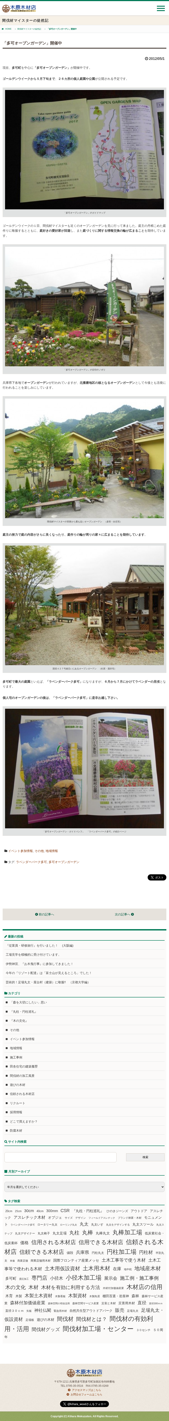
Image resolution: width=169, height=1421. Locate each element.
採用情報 (16, 1112)
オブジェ (55, 1217)
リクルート (17, 1103)
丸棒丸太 (103, 1233)
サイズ (69, 1217)
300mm (52, 1211)
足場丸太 (132, 1310)
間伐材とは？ (91, 1319)
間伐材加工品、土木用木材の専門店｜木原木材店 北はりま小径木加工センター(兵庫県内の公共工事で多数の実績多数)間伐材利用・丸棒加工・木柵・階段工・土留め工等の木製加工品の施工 (19, 10)
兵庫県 (82, 1252)
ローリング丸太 (68, 1224)
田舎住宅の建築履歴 (24, 1066)
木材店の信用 (144, 1287)
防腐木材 (16, 1130)
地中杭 (128, 1269)
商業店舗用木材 (41, 1260)
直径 (142, 1302)
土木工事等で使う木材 (124, 1260)
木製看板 (60, 1296)
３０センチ (143, 1330)
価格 (24, 1242)
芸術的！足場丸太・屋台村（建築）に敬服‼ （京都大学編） (48, 982)
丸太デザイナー (25, 1233)
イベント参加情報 (20, 851)
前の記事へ (46, 914)
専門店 (39, 1278)
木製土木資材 (38, 1295)
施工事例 (16, 1057)
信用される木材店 (53, 1242)
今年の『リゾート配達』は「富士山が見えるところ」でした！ (49, 973)
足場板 (30, 1320)
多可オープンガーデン (64, 862)
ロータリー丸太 (47, 1224)
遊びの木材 (17, 1085)
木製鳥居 (94, 1296)
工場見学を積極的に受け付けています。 (33, 954)
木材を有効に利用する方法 (70, 1287)
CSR (65, 1210)
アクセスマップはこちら (86, 1390)
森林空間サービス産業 (85, 1303)
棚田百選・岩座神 (116, 1296)
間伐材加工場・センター (98, 1328)
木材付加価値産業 (113, 1288)
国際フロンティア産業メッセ (76, 1260)
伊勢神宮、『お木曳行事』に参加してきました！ (39, 964)
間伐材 (65, 1319)
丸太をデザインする (118, 1224)
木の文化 (15, 1287)
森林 (135, 1296)
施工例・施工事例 (139, 1278)
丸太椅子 (44, 1233)
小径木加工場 (83, 1277)
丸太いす (97, 1224)
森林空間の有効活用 (59, 1303)
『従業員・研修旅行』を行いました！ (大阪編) (41, 945)
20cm (8, 1211)
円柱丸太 (98, 1253)
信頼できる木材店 (41, 1252)
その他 (39, 851)
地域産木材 (147, 1268)
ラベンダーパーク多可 (31, 862)
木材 (33, 1287)
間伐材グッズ (46, 1329)
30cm (29, 1211)
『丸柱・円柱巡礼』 (24, 1011)
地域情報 (52, 851)
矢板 (29, 1310)
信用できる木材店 (101, 1242)
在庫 (117, 1268)
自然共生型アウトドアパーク (91, 1310)
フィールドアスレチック (101, 1218)
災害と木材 (108, 1303)
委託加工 (24, 1279)
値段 (70, 1253)
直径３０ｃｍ (14, 1310)
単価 (12, 1260)
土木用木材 (96, 1268)
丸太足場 (60, 1233)
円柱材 (146, 1252)
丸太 (84, 1224)
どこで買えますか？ (24, 1121)
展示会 (110, 1278)
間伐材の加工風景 (22, 1075)
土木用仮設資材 (62, 1268)
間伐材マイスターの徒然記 (29, 29)
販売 (119, 1310)
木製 (18, 1296)
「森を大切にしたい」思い (28, 1002)
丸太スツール (143, 1224)
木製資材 (77, 1295)
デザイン (80, 1217)
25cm (18, 1211)
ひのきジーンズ (117, 1211)
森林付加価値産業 (27, 1302)
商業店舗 (22, 1260)
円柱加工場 (121, 1252)
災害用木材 (126, 1303)
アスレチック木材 (29, 1217)
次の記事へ (123, 914)
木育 (9, 1296)
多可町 (11, 1278)
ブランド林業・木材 (129, 1217)
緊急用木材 (60, 1310)
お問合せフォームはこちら (86, 1394)
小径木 (56, 1278)
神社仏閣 (42, 1310)
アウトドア (139, 1211)
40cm (40, 1211)
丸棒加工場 (127, 1232)
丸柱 (74, 1233)
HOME (8, 29)
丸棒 (87, 1233)
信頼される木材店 (22, 1094)
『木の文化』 (19, 1020)
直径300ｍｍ (156, 1303)
